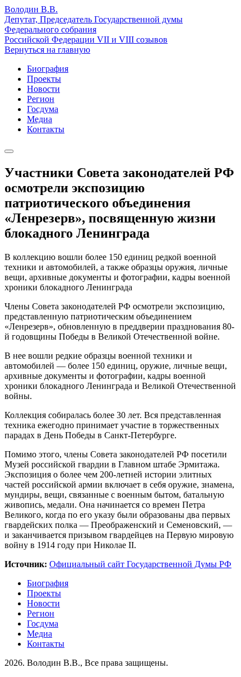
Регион (40, 99)
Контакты (45, 129)
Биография (47, 68)
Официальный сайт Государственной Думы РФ (140, 564)
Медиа (39, 119)
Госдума (42, 109)
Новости (43, 89)
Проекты (44, 79)
